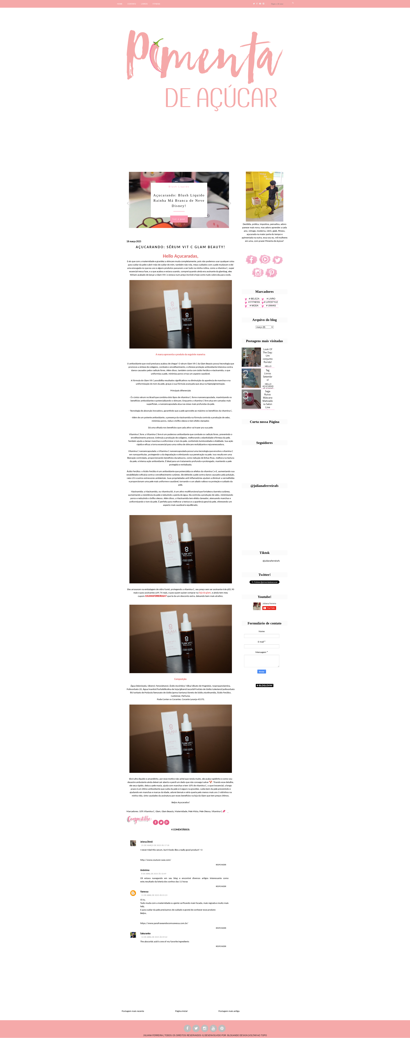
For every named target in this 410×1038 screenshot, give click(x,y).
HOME (119, 4)
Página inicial (181, 1011)
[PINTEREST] (222, 1029)
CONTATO (131, 4)
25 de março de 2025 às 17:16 (155, 845)
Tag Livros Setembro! (267, 375)
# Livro (271, 298)
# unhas (271, 305)
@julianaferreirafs (271, 561)
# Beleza (254, 298)
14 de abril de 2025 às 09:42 (154, 937)
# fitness (254, 302)
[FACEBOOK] (188, 1029)
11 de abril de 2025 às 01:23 (154, 895)
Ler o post (179, 213)
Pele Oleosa (204, 811)
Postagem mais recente (133, 1011)
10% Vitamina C (146, 811)
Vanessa (144, 892)
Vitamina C (217, 811)
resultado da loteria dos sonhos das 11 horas (166, 882)
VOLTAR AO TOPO (258, 1035)
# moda (254, 305)
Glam (158, 811)
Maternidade (181, 811)
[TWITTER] (196, 1029)
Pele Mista (193, 811)
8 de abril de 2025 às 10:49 (153, 874)
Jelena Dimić (146, 842)
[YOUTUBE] (213, 1029)
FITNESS (156, 4)
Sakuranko (145, 934)
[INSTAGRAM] (205, 1029)
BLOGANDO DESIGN (237, 1035)
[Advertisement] (98, 140)
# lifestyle (271, 302)
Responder (221, 865)
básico (179, 186)
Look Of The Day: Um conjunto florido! (268, 356)
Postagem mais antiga (228, 1011)
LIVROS (144, 4)
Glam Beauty (168, 811)
